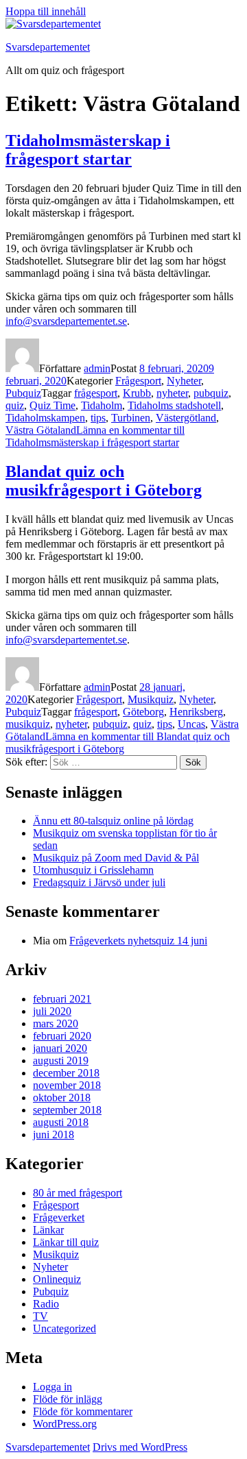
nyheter (172, 393)
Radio (46, 1304)
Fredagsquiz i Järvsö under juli (99, 882)
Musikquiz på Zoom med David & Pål (116, 857)
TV (40, 1316)
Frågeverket (58, 1217)
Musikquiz (151, 699)
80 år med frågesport (77, 1193)
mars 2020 (55, 1023)
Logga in (52, 1387)
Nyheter (184, 381)
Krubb (137, 393)
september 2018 (67, 1110)
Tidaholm (101, 405)
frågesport (95, 393)
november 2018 (67, 1085)
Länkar (48, 1230)
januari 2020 (60, 1048)
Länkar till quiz (66, 1242)
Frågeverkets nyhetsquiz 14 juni (138, 940)
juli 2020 (52, 1011)
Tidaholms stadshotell (174, 405)
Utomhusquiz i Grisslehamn (93, 870)
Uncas (191, 724)
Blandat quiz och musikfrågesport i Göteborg (103, 481)
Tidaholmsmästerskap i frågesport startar (87, 150)
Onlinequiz (57, 1279)
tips (98, 418)
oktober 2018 (62, 1097)
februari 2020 (62, 1036)
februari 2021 (62, 999)
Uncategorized (64, 1328)
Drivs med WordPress (140, 1447)
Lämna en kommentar (95, 436)
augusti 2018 (61, 1122)
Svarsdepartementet (47, 47)
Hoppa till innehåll (45, 11)
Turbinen (130, 418)
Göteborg (143, 712)
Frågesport (138, 381)
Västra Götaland (40, 430)
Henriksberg (196, 712)
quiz (14, 405)
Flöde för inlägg (67, 1399)
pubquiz (210, 393)
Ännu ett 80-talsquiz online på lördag (113, 820)
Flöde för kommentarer (82, 1411)
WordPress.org (65, 1424)
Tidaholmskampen (45, 418)
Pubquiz (23, 393)
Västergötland (186, 418)
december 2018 (66, 1073)
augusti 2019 (61, 1060)
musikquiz (27, 724)
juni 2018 (53, 1134)
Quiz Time (52, 405)
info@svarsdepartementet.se (66, 321)
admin (97, 368)
